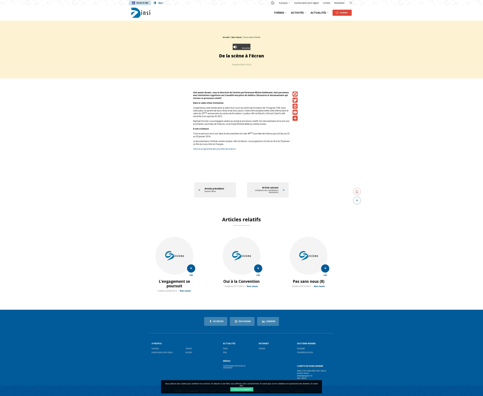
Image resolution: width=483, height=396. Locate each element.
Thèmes (279, 12)
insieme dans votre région (306, 3)
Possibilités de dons (305, 352)
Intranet (262, 348)
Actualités (318, 12)
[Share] (295, 118)
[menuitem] (284, 3)
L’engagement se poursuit (174, 283)
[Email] (295, 112)
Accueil (226, 37)
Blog (225, 352)
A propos (283, 3)
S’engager (301, 348)
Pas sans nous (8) (308, 281)
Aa (161, 3)
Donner (344, 12)
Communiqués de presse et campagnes (234, 367)
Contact (326, 3)
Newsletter (339, 3)
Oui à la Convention (241, 281)
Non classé (236, 37)
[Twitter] (295, 100)
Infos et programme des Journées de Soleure (214, 148)
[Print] (295, 106)
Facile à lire (142, 3)
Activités (297, 12)
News (225, 348)
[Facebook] (295, 94)
